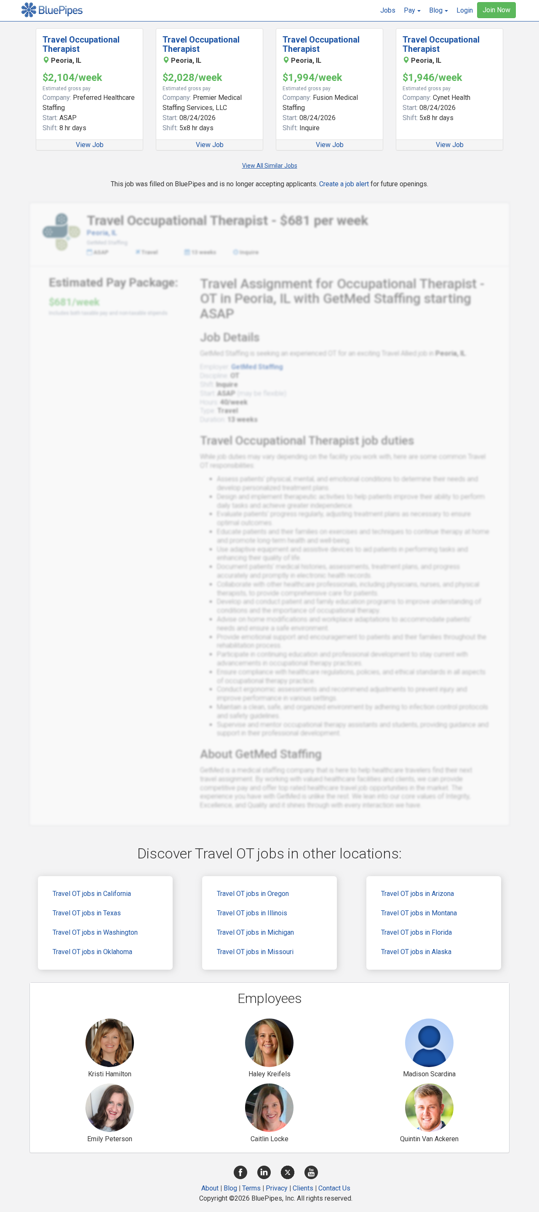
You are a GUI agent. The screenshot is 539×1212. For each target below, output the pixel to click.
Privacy (277, 1188)
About (210, 1188)
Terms (251, 1188)
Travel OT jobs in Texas (87, 913)
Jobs (387, 10)
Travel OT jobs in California (92, 894)
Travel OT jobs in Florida (416, 932)
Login (464, 10)
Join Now (496, 10)
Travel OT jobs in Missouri (255, 952)
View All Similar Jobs (269, 165)
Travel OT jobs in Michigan (255, 932)
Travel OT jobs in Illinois (252, 913)
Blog (230, 1188)
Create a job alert (344, 184)
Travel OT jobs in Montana (419, 913)
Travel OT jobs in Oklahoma (92, 952)
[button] (412, 10)
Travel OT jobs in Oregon (253, 894)
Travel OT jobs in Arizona (417, 894)
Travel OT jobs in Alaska (416, 952)
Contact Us (334, 1188)
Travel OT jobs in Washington (95, 932)
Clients (303, 1188)
